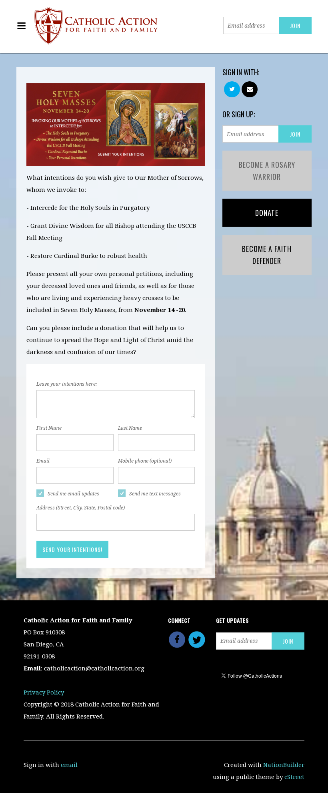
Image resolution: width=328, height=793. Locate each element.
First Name (49, 428)
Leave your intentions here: (66, 384)
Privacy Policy (44, 692)
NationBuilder (283, 765)
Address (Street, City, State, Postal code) (80, 508)
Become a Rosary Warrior (267, 170)
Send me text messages (155, 494)
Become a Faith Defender (267, 255)
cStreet (294, 777)
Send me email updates (73, 494)
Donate (266, 212)
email (69, 765)
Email (43, 461)
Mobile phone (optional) (145, 461)
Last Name (130, 428)
